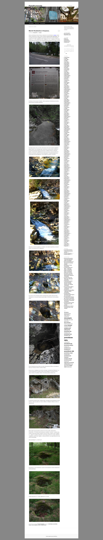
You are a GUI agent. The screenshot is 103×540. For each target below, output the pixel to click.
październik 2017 (67, 167)
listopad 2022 (66, 101)
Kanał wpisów (66, 39)
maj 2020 (65, 133)
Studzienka (36, 524)
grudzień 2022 (66, 100)
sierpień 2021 (66, 117)
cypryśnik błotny (66, 316)
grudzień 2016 (66, 177)
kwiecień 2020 (66, 134)
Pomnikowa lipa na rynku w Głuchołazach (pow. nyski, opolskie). (68, 307)
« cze (66, 53)
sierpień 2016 (66, 182)
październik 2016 (67, 180)
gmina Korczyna (66, 321)
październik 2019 (67, 141)
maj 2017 (65, 172)
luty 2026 (65, 60)
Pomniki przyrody (35, 5)
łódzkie (70, 365)
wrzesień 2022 (66, 103)
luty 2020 (65, 136)
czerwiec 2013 (66, 224)
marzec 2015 (66, 201)
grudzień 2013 (66, 217)
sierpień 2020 (66, 130)
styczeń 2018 (66, 164)
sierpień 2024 (66, 77)
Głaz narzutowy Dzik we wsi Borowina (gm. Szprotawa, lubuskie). (68, 262)
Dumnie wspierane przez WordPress (51, 536)
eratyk (69, 319)
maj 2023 (65, 94)
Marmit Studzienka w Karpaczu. (39, 31)
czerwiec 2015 (66, 198)
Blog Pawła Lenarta (67, 34)
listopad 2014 (66, 204)
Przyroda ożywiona (67, 254)
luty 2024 (65, 84)
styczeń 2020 (66, 138)
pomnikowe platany (68, 345)
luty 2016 (65, 189)
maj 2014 (65, 211)
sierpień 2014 (66, 208)
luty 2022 (65, 111)
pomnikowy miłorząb (68, 358)
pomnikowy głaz (67, 354)
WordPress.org (66, 42)
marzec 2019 (66, 148)
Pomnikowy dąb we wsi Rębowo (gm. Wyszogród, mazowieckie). (68, 278)
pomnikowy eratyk (68, 353)
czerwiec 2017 (66, 170)
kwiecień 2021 (66, 122)
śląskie (65, 366)
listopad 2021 (66, 115)
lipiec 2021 (66, 118)
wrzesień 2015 (66, 194)
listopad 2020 (66, 127)
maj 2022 (65, 108)
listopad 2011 (66, 245)
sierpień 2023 (66, 91)
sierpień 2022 (66, 105)
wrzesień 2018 (66, 155)
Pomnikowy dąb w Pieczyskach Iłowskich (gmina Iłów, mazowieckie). (69, 294)
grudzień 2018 (66, 151)
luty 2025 (65, 71)
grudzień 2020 (66, 126)
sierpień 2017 (66, 169)
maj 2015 (65, 199)
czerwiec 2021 (66, 119)
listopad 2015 (66, 192)
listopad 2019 (66, 140)
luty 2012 (65, 242)
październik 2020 (67, 128)
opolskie (66, 328)
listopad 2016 (66, 178)
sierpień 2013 (66, 222)
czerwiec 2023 (66, 93)
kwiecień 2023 (66, 96)
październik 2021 (67, 116)
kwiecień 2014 (66, 212)
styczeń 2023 (66, 99)
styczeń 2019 (66, 150)
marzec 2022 (66, 110)
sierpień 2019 (66, 143)
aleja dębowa (66, 312)
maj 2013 (65, 225)
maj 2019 (65, 145)
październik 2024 (67, 75)
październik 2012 (67, 233)
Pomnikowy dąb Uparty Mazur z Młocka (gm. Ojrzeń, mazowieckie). (69, 291)
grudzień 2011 (66, 244)
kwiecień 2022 (66, 109)
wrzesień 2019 (66, 142)
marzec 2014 (66, 214)
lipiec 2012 (66, 236)
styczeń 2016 (66, 190)
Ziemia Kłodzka (66, 365)
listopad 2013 (66, 218)
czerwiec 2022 (66, 107)
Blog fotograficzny (67, 33)
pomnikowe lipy (68, 343)
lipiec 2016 (66, 183)
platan (69, 328)
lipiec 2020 (66, 131)
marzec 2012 (66, 241)
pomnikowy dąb (69, 351)
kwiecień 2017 (66, 173)
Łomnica (39, 524)
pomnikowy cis (67, 349)
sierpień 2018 (66, 156)
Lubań (72, 323)
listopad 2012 (66, 232)
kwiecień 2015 (66, 200)
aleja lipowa (66, 315)
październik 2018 (67, 153)
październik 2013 (67, 219)
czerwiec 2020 (66, 132)
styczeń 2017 (66, 176)
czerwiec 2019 (66, 144)
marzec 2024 (66, 83)
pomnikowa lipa (67, 331)
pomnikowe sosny (66, 346)
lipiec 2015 (66, 197)
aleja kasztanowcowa (67, 313)
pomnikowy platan (68, 360)
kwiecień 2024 (66, 82)
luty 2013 (65, 228)
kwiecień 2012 (66, 240)
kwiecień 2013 (66, 226)
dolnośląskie (68, 318)
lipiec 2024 (66, 78)
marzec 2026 (66, 59)
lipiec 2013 (66, 223)
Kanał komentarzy (67, 40)
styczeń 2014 (66, 216)
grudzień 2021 (66, 114)
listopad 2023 (66, 88)
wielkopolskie (67, 364)
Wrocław (71, 364)
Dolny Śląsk (66, 319)
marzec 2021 (66, 123)
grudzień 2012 (66, 231)
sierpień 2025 (66, 66)
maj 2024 (65, 81)
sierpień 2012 (66, 235)
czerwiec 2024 (66, 80)
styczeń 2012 (66, 243)
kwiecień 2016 (66, 186)
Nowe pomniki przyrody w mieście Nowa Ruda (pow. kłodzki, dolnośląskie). (68, 259)
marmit (33, 524)
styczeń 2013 (66, 229)
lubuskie (70, 325)
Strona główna (31, 23)
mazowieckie (66, 326)
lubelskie (65, 325)
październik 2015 (67, 193)
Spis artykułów (42, 23)
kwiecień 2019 (66, 147)
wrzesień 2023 (66, 90)
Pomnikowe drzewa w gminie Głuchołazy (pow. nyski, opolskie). (69, 303)
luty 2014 (65, 215)
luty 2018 (65, 163)
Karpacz (30, 524)
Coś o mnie (37, 23)
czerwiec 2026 (66, 57)
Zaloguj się (66, 38)
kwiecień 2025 (66, 69)
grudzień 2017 (66, 165)
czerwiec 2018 (66, 158)
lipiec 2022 (66, 106)
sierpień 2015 (66, 195)
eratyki (72, 319)
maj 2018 (65, 159)
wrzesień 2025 (66, 65)
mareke (40, 32)
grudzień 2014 (66, 203)
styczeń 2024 (66, 85)
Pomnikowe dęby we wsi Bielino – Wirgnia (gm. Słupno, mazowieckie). (68, 268)
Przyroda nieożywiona (68, 253)
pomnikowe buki (68, 334)
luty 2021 (65, 124)
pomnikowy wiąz (66, 361)
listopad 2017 (66, 166)
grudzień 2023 (66, 86)
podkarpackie (67, 329)
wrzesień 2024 (66, 76)
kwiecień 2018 (66, 160)
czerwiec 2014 (66, 210)
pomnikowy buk (67, 348)
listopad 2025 (66, 64)
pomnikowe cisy (67, 335)
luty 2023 (65, 98)
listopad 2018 (66, 152)
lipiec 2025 (66, 67)
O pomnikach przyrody (68, 249)
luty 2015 (65, 202)
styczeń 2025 (66, 72)
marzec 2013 (66, 227)
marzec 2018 (66, 161)
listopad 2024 (66, 74)
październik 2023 (67, 89)
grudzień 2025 (66, 63)
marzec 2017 (66, 174)
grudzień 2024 (66, 73)
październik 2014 (67, 206)
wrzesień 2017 (66, 168)
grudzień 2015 (66, 191)
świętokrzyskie (69, 366)
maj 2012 (65, 239)
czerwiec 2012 (66, 237)
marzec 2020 (66, 135)
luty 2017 (65, 175)
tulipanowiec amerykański (69, 362)
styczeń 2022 (66, 113)
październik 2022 (67, 102)
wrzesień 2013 (66, 220)
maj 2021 (65, 120)
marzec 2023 (66, 97)
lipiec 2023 (66, 92)
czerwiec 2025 (66, 68)
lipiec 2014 (66, 209)
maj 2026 (65, 58)
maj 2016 (65, 185)
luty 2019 (65, 149)
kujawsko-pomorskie (67, 323)
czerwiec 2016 (66, 184)
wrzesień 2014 (66, 207)
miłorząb (69, 326)
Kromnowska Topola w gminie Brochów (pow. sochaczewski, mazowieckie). (69, 300)
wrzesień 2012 (66, 234)
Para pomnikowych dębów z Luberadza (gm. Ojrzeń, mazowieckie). (69, 287)
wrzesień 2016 (66, 181)
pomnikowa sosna (67, 332)
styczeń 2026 (66, 61)
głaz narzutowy (67, 322)
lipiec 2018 (66, 157)
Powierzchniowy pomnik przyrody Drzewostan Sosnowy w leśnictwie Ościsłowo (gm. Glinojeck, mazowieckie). (68, 283)
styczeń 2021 (66, 125)
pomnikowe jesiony (67, 342)
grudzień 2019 (66, 139)
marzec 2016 (66, 187)
